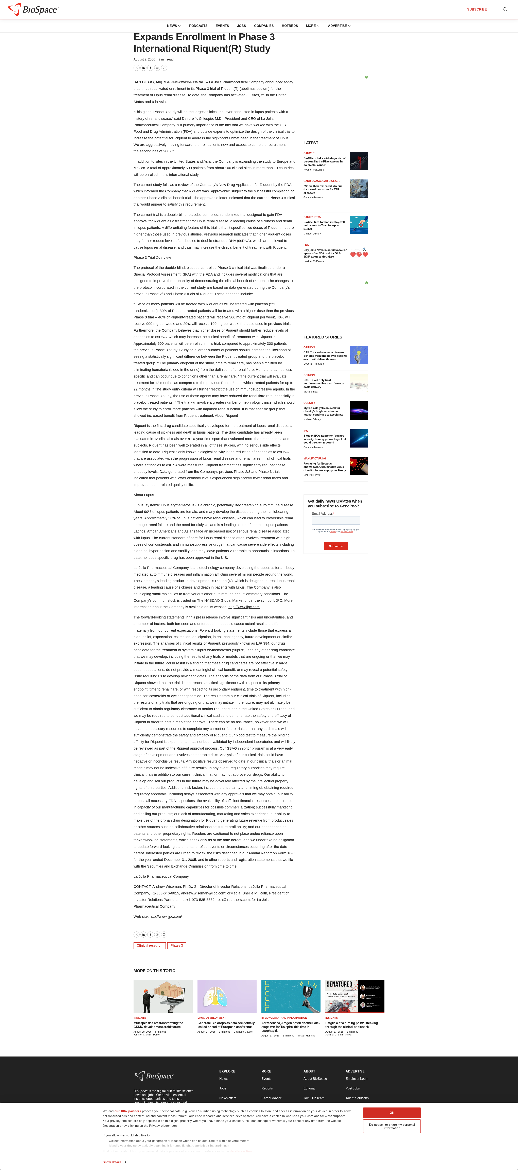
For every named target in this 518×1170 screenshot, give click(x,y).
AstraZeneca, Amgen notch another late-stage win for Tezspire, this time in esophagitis (290, 1026)
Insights (140, 1017)
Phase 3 (177, 945)
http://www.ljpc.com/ (166, 916)
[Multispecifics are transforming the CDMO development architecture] (163, 996)
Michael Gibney (312, 233)
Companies (264, 26)
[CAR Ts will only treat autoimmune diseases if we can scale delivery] (359, 383)
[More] (179, 26)
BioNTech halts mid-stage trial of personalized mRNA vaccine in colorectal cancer (325, 162)
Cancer (309, 153)
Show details (112, 1162)
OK (392, 1112)
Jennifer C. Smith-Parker (147, 1034)
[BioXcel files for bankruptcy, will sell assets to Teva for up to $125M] (359, 225)
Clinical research (149, 945)
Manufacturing (315, 458)
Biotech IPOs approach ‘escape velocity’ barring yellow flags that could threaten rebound (325, 439)
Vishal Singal (311, 391)
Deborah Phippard (314, 363)
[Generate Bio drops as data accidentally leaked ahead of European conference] (227, 996)
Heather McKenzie (314, 169)
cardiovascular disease (322, 180)
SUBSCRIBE (477, 9)
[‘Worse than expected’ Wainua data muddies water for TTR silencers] (359, 188)
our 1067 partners (128, 1111)
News (172, 26)
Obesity (309, 402)
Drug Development (211, 1017)
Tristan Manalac (306, 1035)
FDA (306, 244)
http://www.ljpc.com (244, 607)
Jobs (241, 26)
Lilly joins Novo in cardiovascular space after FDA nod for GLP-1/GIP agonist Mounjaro (325, 253)
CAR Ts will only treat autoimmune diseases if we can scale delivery (324, 383)
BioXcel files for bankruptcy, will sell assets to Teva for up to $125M (324, 225)
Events (222, 26)
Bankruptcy (313, 217)
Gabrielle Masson (313, 197)
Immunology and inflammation (284, 1017)
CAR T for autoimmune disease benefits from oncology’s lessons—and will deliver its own (325, 356)
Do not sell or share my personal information (392, 1126)
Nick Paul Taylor (312, 475)
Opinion (309, 347)
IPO (306, 430)
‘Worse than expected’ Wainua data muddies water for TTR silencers (323, 189)
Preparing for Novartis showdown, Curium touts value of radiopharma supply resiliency (325, 467)
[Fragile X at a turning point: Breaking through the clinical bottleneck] (354, 996)
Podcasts (198, 26)
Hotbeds (290, 26)
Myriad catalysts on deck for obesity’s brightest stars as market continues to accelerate (323, 411)
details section (241, 1151)
